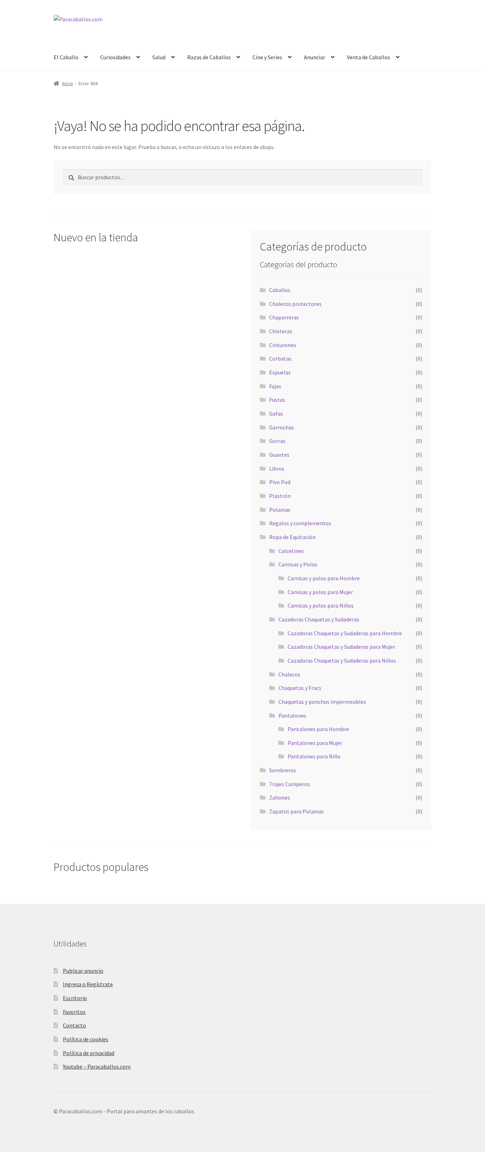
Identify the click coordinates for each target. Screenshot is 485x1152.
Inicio (67, 83)
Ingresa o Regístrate (88, 984)
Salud (158, 57)
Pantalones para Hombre (318, 729)
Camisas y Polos (297, 564)
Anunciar (314, 57)
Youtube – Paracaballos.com (97, 1066)
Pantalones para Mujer (315, 742)
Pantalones (292, 715)
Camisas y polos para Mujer (320, 592)
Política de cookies (85, 1039)
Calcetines (291, 550)
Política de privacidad (88, 1053)
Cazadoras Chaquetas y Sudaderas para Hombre (345, 633)
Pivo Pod (279, 482)
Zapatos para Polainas (296, 811)
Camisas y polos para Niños (321, 605)
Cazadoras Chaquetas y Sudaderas (318, 619)
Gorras (277, 440)
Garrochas (281, 427)
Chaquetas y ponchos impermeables (322, 701)
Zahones (279, 797)
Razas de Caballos (209, 57)
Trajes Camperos (289, 784)
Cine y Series (267, 57)
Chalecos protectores (295, 303)
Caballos (279, 290)
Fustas (277, 399)
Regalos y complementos (300, 523)
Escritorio (75, 998)
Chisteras (280, 331)
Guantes (279, 454)
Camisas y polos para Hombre (324, 578)
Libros (276, 468)
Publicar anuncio (83, 970)
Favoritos (74, 1011)
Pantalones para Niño (314, 756)
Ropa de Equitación (292, 537)
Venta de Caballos (368, 57)
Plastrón (280, 495)
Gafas (276, 413)
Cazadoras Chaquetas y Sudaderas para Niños (342, 660)
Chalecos (289, 674)
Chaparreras (284, 317)
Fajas (275, 386)
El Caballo (66, 57)
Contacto (74, 1025)
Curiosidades (115, 57)
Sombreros (282, 770)
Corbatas (280, 358)
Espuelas (280, 372)
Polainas (279, 509)
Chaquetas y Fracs (299, 687)
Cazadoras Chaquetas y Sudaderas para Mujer (341, 646)
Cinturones (282, 345)
